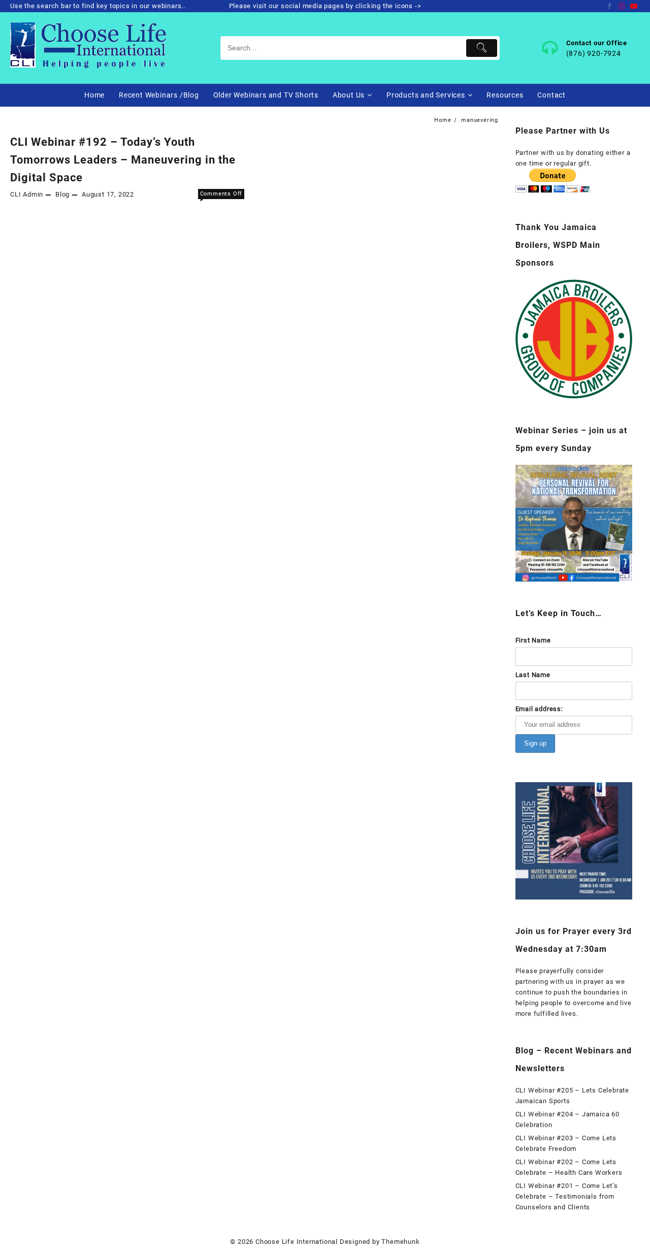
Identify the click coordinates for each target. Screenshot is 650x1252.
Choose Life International (296, 1241)
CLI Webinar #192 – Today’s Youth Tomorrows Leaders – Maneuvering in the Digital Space (123, 160)
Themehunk (400, 1241)
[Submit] (481, 48)
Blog (62, 194)
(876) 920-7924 (593, 53)
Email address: (539, 709)
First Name (533, 640)
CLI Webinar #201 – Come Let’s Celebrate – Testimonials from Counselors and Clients (566, 1196)
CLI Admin (26, 194)
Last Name (532, 675)
